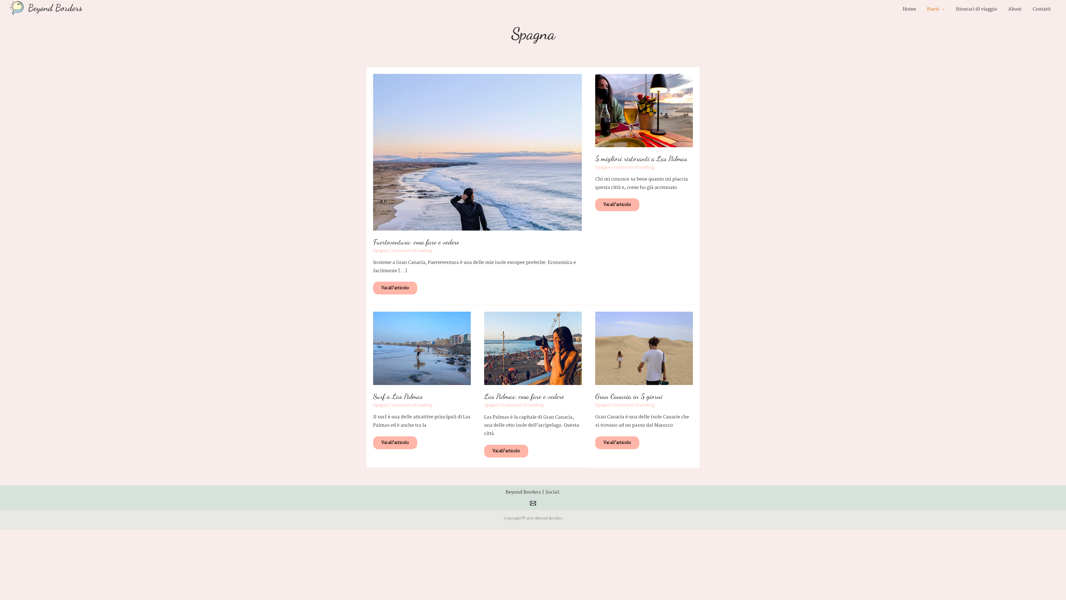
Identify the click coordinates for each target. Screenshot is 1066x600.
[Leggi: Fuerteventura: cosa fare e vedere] (477, 152)
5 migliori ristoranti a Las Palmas (641, 158)
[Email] (533, 503)
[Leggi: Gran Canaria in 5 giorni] (644, 348)
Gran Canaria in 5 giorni (629, 396)
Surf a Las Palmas (398, 396)
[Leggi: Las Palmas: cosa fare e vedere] (533, 348)
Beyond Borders (55, 7)
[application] (942, 9)
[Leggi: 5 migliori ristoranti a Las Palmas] (644, 110)
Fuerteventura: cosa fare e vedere (416, 242)
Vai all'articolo (396, 286)
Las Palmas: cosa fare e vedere (524, 396)
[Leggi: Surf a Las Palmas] (422, 348)
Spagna (380, 251)
